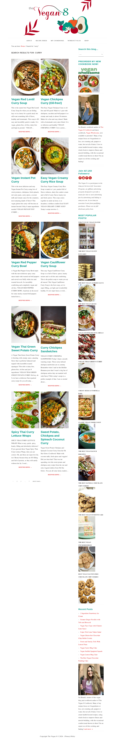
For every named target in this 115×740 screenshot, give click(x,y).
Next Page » (37, 481)
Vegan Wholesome (92, 133)
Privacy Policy (70, 736)
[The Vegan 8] (57, 36)
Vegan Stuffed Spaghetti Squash (91, 651)
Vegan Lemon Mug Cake (88, 654)
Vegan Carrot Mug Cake (88, 648)
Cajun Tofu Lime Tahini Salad (90, 632)
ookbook (89, 130)
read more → (88, 729)
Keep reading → (25, 131)
